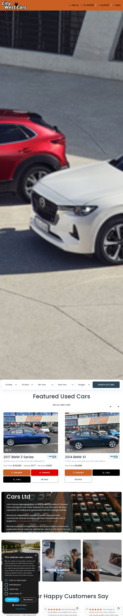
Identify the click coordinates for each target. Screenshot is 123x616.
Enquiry (18, 472)
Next (118, 406)
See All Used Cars (61, 405)
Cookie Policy (20, 609)
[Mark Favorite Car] (55, 450)
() (104, 5)
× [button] (36, 555)
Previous (110, 406)
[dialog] (20, 583)
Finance (46, 472)
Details (44, 479)
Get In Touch (93, 575)
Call (18, 479)
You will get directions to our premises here (36, 521)
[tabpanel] (61, 195)
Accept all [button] (12, 600)
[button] (20, 605)
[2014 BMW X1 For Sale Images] (92, 432)
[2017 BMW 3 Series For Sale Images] (30, 432)
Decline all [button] (28, 600)
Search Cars (106, 384)
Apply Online (53, 575)
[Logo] (14, 5)
